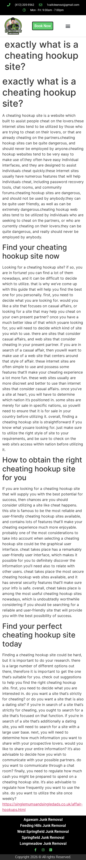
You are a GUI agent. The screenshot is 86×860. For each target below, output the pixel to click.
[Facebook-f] (35, 850)
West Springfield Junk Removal (43, 831)
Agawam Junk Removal (43, 819)
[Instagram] (43, 850)
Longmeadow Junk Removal (43, 843)
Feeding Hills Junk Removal (43, 825)
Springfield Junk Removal (43, 837)
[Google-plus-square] (50, 850)
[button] (68, 26)
